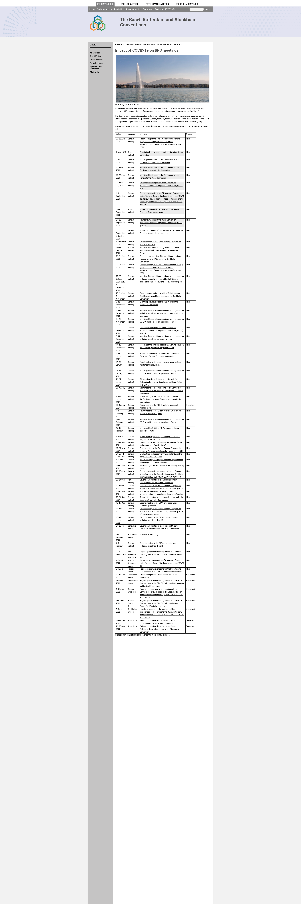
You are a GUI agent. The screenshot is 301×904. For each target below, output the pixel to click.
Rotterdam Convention (157, 4)
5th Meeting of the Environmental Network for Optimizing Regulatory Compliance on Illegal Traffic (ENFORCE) (161, 382)
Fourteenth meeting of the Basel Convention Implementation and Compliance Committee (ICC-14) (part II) (161, 223)
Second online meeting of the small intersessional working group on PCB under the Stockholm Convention (160, 259)
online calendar (142, 635)
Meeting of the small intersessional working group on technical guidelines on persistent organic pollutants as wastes (162, 313)
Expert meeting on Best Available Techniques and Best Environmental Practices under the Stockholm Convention (160, 296)
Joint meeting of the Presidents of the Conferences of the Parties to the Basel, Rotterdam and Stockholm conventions (161, 391)
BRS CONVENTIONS (105, 4)
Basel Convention (130, 4)
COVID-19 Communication (173, 44)
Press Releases (96, 60)
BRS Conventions (130, 44)
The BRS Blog (95, 56)
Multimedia (94, 72)
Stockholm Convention (187, 4)
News (148, 44)
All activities (95, 53)
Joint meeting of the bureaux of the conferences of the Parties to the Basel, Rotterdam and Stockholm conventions (161, 399)
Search (207, 9)
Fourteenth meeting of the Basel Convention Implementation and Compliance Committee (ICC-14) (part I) (161, 186)
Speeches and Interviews (96, 67)
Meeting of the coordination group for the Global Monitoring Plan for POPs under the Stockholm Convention (159, 250)
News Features (96, 63)
